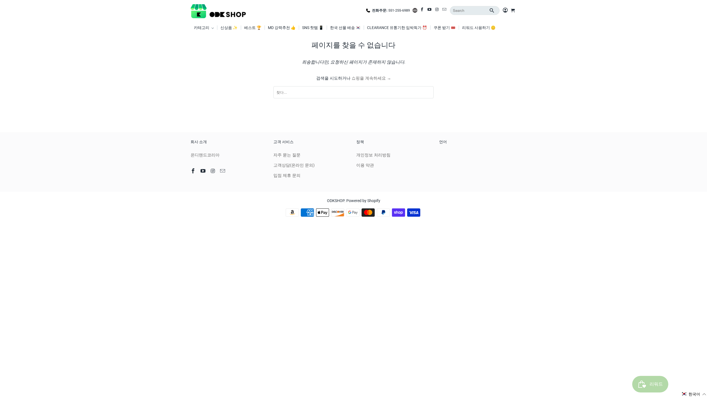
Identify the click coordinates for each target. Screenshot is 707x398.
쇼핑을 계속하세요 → (371, 78)
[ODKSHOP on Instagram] (437, 10)
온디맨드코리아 (205, 155)
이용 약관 (365, 165)
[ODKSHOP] (218, 10)
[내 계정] (505, 10)
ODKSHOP (335, 200)
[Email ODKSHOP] (444, 10)
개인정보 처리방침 (373, 155)
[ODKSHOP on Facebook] (422, 10)
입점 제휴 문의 (286, 175)
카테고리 (202, 27)
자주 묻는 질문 (286, 155)
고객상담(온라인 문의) (294, 165)
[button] (694, 394)
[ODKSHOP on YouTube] (430, 10)
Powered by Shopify (363, 200)
